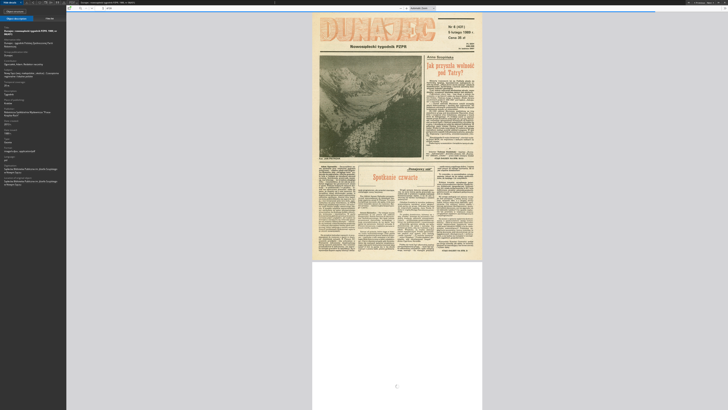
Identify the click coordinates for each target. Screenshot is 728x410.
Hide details (10, 2)
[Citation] (57, 2)
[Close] (725, 2)
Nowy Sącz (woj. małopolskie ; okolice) (24, 73)
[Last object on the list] (718, 2)
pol (5, 160)
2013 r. (8, 124)
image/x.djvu (11, 151)
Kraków (8, 103)
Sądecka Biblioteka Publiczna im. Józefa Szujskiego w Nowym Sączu (30, 183)
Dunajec (8, 55)
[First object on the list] (689, 2)
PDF (72, 2)
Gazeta (8, 142)
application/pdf (27, 151)
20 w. (7, 85)
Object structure (15, 11)
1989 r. (8, 133)
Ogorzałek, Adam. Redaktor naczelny (23, 64)
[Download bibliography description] (51, 2)
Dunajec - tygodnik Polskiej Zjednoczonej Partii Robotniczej (28, 44)
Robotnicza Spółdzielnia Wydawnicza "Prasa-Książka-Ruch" (27, 114)
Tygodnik (9, 94)
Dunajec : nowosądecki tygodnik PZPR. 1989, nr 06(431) (30, 32)
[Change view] (45, 2)
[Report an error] (64, 2)
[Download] (27, 2)
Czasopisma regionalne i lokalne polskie (31, 75)
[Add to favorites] (40, 2)
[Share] (33, 2)
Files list (50, 18)
